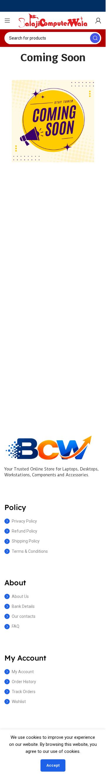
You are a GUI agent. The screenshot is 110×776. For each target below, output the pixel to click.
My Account (23, 671)
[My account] (98, 20)
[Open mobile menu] (7, 20)
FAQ (15, 626)
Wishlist (19, 701)
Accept (53, 765)
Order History (24, 681)
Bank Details (23, 606)
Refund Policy (24, 531)
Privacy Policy (24, 521)
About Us (20, 596)
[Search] (95, 38)
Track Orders (23, 691)
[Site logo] (52, 20)
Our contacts (23, 616)
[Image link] (48, 447)
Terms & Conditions (30, 551)
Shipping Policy (26, 541)
